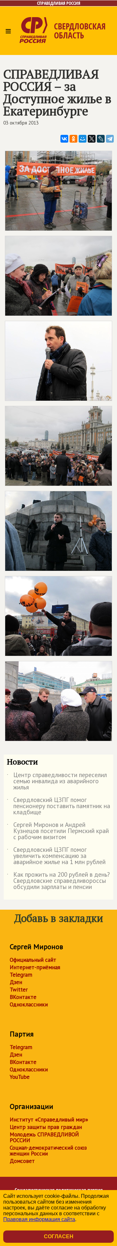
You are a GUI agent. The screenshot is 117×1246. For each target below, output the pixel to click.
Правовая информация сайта (39, 1219)
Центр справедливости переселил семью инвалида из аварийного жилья (57, 781)
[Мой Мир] (82, 139)
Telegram (21, 975)
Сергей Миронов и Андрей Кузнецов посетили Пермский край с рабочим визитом (58, 831)
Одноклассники (29, 1004)
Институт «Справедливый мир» (49, 1119)
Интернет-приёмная (35, 967)
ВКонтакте (23, 997)
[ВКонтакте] (64, 139)
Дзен (16, 982)
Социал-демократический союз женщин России (48, 1150)
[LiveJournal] (101, 139)
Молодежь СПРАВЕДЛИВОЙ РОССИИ (44, 1137)
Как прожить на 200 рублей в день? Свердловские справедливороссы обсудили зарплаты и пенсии (58, 881)
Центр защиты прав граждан (46, 1127)
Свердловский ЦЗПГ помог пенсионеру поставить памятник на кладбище (58, 806)
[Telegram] (110, 139)
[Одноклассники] (73, 139)
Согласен (58, 1236)
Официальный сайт (33, 960)
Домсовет (22, 1161)
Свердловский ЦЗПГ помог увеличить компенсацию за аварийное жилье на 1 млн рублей (56, 856)
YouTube (20, 1077)
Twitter (19, 989)
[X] (92, 139)
